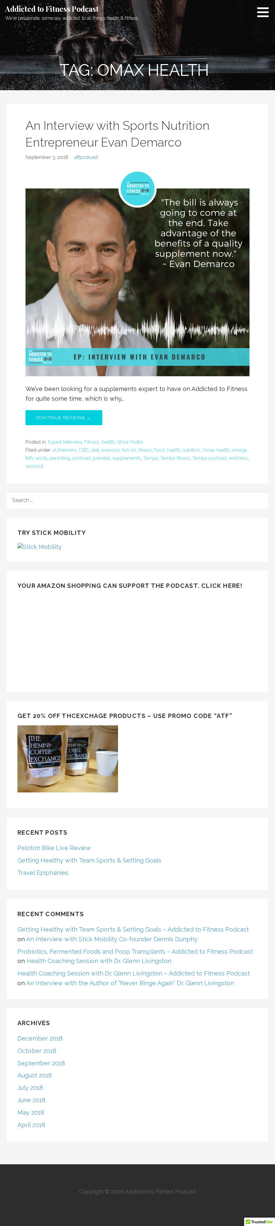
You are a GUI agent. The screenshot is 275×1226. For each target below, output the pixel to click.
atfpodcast (86, 157)
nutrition (191, 450)
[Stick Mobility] (39, 546)
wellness (238, 458)
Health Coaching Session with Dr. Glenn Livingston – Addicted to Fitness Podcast (133, 973)
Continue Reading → (64, 417)
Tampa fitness (175, 458)
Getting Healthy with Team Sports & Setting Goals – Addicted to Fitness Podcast (133, 929)
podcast (81, 458)
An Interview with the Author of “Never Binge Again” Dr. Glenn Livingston (130, 983)
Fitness (91, 442)
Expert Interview (65, 442)
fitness (145, 450)
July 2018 (30, 1087)
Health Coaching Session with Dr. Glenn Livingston (98, 960)
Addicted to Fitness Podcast (52, 9)
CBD (84, 450)
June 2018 (31, 1100)
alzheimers (64, 450)
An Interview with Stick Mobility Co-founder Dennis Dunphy (112, 939)
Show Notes (130, 442)
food (159, 450)
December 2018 (40, 1038)
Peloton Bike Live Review (54, 847)
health (108, 442)
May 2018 (30, 1112)
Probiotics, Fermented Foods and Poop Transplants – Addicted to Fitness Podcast (135, 951)
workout (34, 466)
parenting (60, 458)
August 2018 (34, 1075)
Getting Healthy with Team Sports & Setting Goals (89, 860)
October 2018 (36, 1050)
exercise (110, 450)
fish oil (129, 450)
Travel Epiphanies (42, 872)
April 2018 (31, 1124)
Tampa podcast (209, 458)
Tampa (150, 458)
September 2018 (41, 1063)
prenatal (101, 458)
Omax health (215, 450)
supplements (126, 458)
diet (95, 450)
